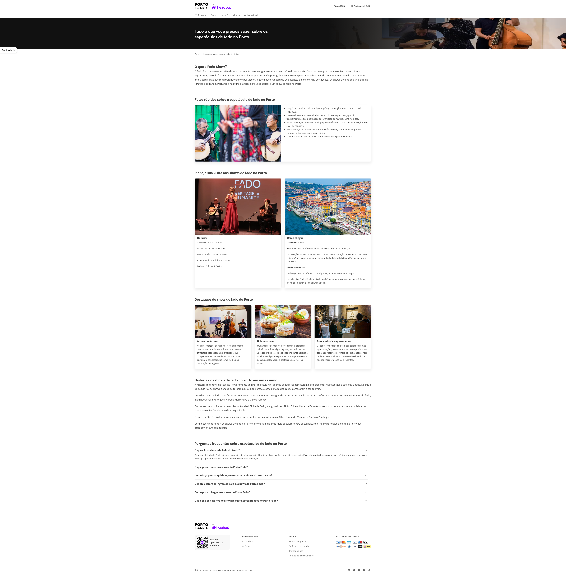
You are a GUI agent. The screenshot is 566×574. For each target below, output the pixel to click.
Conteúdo (7, 49)
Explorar (202, 15)
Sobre (214, 15)
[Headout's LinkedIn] (349, 570)
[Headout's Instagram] (354, 570)
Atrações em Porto (231, 15)
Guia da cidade (251, 15)
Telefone (249, 541)
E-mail (248, 546)
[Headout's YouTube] (359, 570)
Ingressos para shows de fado (216, 54)
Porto (197, 54)
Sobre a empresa (297, 541)
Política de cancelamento (301, 555)
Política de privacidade (300, 546)
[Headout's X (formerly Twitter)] (369, 570)
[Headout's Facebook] (364, 570)
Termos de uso (296, 550)
